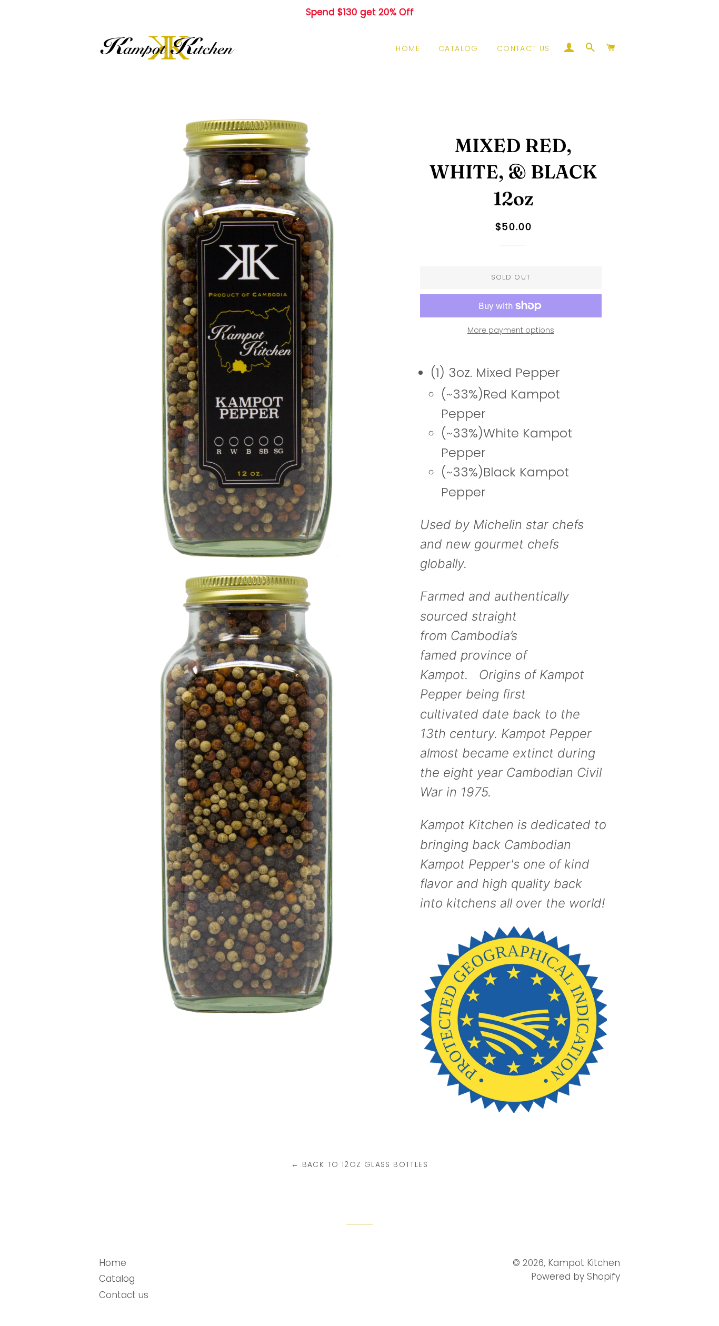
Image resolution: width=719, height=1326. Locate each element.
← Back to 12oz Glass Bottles (359, 1164)
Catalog (458, 48)
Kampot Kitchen (584, 1263)
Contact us (523, 48)
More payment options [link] (510, 330)
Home (408, 48)
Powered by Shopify (575, 1276)
